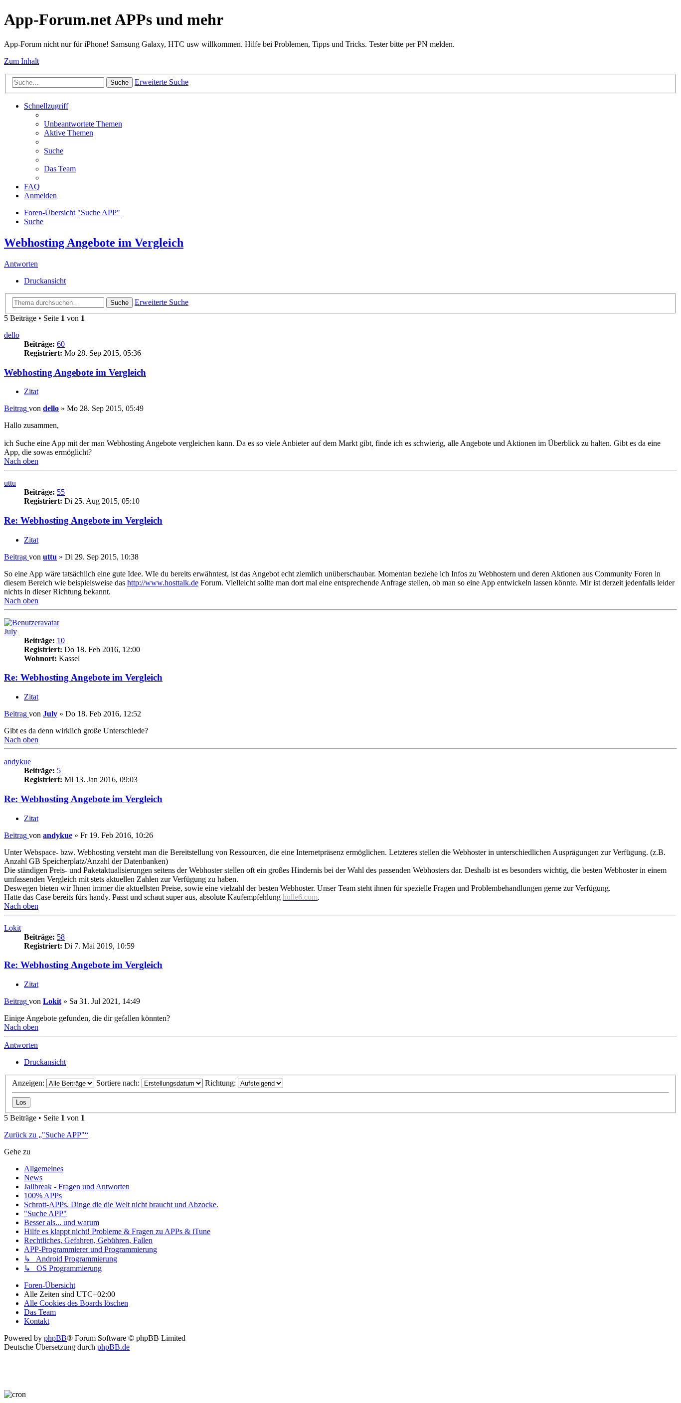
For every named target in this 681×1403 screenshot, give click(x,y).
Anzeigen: (29, 1083)
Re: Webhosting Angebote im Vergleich (83, 520)
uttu (10, 483)
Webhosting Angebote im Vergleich (93, 242)
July (10, 631)
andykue (17, 761)
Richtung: (221, 1083)
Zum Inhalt (21, 61)
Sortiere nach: (119, 1083)
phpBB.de (113, 1347)
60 (61, 344)
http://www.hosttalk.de (162, 582)
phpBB (55, 1338)
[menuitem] (83, 124)
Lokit (12, 928)
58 (61, 937)
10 (61, 640)
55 (61, 492)
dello (11, 335)
